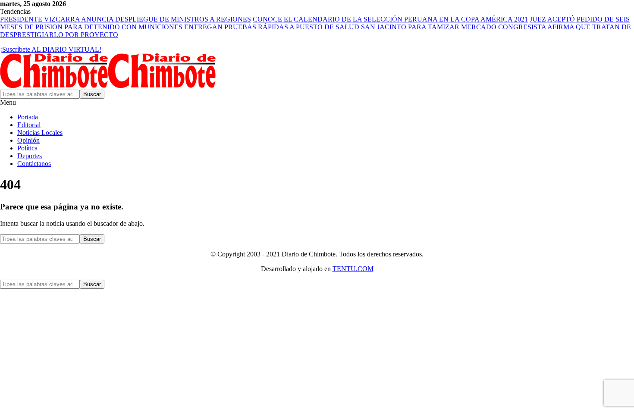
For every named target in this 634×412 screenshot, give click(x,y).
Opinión (28, 140)
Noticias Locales (40, 132)
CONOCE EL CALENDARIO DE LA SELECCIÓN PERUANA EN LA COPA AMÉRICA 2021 (390, 19)
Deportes (29, 155)
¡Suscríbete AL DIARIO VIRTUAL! (50, 49)
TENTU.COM (353, 268)
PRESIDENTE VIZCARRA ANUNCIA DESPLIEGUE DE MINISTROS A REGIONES (125, 19)
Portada (27, 117)
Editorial (29, 124)
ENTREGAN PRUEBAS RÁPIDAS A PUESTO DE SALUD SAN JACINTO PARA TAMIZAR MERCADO (340, 27)
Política (27, 148)
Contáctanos (34, 163)
